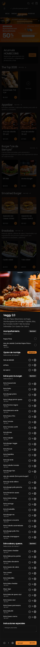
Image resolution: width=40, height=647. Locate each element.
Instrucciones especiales (14, 623)
